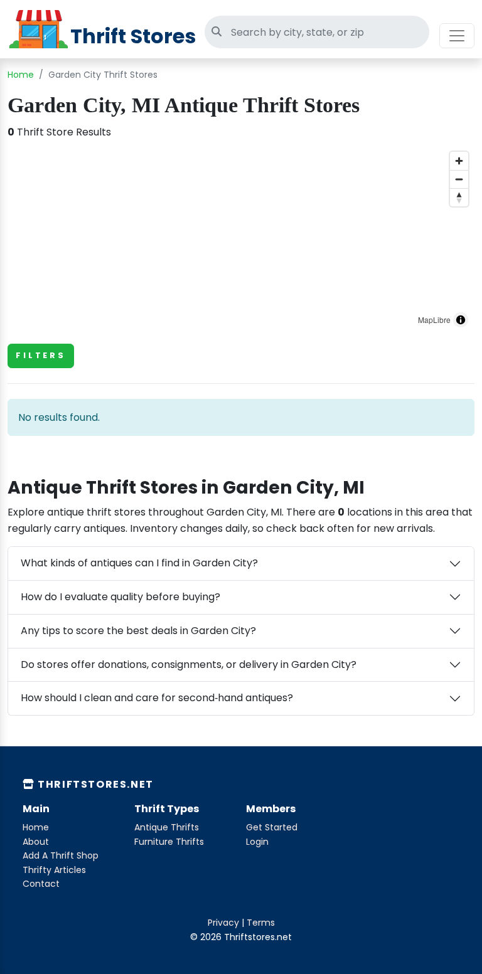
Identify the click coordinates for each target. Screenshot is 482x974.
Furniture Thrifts (169, 841)
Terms (261, 922)
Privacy (223, 922)
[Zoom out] (459, 179)
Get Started (271, 827)
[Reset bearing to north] (459, 197)
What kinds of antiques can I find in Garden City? (139, 563)
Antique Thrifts (166, 827)
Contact (41, 883)
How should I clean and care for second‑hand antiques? (157, 698)
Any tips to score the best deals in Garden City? (138, 630)
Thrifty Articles (54, 870)
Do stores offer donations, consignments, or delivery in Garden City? (188, 664)
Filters (41, 355)
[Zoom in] (459, 161)
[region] (241, 240)
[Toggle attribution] (460, 319)
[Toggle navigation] (456, 35)
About (36, 841)
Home (21, 74)
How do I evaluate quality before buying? (120, 597)
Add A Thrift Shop (61, 855)
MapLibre (434, 319)
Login (257, 841)
